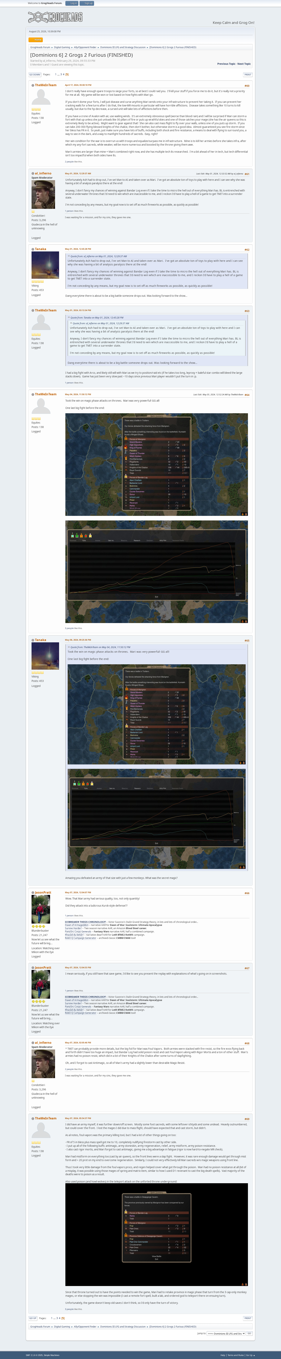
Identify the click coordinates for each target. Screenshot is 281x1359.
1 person (69, 210)
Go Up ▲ (250, 1355)
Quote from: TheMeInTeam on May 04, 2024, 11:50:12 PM (100, 647)
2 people (69, 161)
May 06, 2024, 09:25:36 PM (78, 639)
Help (223, 1355)
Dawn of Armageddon (76, 925)
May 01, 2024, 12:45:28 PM (78, 248)
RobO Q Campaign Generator (80, 938)
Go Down (34, 74)
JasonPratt (43, 892)
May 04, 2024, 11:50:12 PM (78, 394)
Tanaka (40, 249)
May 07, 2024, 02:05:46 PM (78, 1042)
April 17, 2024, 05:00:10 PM (78, 84)
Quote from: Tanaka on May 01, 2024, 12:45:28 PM (97, 317)
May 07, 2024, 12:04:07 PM (78, 892)
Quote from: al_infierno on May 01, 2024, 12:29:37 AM (99, 256)
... (58, 74)
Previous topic (226, 64)
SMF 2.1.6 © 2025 (34, 1355)
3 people (69, 628)
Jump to (201, 1333)
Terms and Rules (236, 1355)
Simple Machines (51, 1355)
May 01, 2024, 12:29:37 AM (78, 173)
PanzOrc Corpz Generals (78, 931)
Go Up (32, 1318)
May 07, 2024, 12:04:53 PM (78, 967)
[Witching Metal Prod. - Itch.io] (33, 233)
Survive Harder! (73, 928)
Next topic (244, 64)
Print (248, 74)
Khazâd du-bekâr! (74, 934)
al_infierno (43, 173)
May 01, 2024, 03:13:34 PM (78, 310)
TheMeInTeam (46, 85)
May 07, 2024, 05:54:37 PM (78, 1118)
